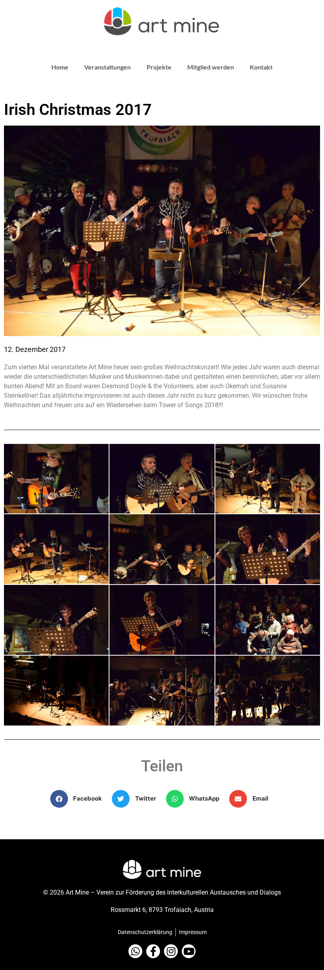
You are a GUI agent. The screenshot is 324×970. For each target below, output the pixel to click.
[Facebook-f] (153, 951)
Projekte (159, 67)
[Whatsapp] (135, 951)
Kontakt (261, 67)
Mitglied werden (210, 67)
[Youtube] (189, 951)
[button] (79, 799)
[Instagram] (171, 951)
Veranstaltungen (107, 67)
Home (59, 67)
